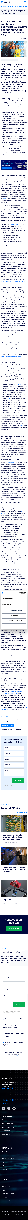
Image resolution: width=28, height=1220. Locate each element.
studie (19, 384)
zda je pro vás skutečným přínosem (11, 356)
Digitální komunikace (8, 1127)
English (18, 2)
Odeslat (18, 780)
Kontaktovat (14, 928)
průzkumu (7, 364)
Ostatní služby (6, 1134)
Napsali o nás (6, 1186)
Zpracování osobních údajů (7, 1214)
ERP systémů (14, 224)
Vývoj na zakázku (7, 1137)
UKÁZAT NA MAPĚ (8, 1088)
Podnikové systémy (7, 1123)
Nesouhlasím (14, 625)
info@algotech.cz (21, 6)
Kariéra (4, 1162)
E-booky (4, 1165)
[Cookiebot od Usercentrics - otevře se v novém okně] (19, 593)
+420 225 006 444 (7, 6)
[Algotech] (6, 2)
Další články (22, 812)
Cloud (4, 1120)
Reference (5, 1151)
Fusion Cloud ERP (10, 462)
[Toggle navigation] (25, 2)
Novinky (4, 1155)
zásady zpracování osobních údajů (12, 786)
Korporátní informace (8, 1201)
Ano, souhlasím (14, 615)
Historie (4, 1190)
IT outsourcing (6, 1130)
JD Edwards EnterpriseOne (16, 505)
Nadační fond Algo (7, 1158)
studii (8, 398)
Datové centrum (6, 1197)
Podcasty (4, 1169)
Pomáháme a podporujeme (9, 1193)
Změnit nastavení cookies (16, 610)
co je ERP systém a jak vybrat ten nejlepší (13, 281)
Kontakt (4, 1183)
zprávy (5, 198)
